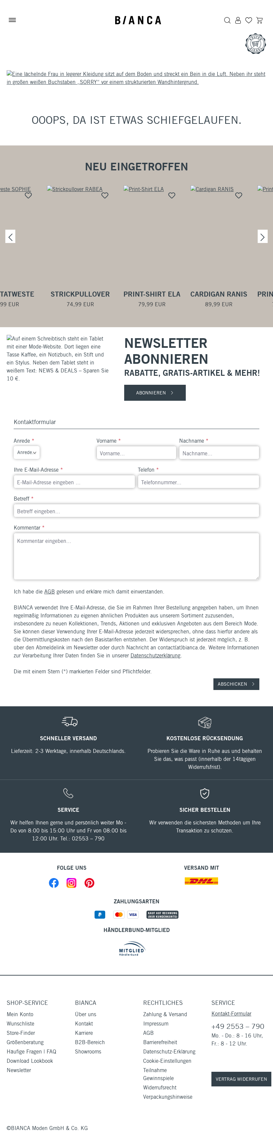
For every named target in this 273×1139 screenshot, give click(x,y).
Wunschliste (20, 1024)
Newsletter (19, 1070)
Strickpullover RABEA (80, 294)
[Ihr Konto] (238, 20)
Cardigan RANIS (218, 294)
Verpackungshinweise (167, 1097)
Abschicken (233, 684)
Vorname (109, 441)
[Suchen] (227, 20)
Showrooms (88, 1051)
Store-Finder (21, 1033)
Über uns (85, 1014)
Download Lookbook (30, 1061)
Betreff (24, 499)
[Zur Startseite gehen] (138, 20)
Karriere (84, 1033)
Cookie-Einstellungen (167, 1061)
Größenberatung (25, 1042)
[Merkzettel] (248, 20)
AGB (49, 591)
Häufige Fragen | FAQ (31, 1051)
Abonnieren (151, 392)
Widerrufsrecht (159, 1087)
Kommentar (29, 528)
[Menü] (12, 20)
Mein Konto (20, 1014)
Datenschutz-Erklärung (169, 1051)
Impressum (155, 1024)
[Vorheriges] (10, 236)
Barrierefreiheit (160, 1042)
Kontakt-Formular (231, 1014)
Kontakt (84, 1024)
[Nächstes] (263, 236)
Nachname (193, 441)
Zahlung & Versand (165, 1014)
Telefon (148, 470)
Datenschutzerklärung (155, 655)
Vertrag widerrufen (241, 1079)
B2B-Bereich (90, 1042)
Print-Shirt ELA (152, 294)
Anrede (24, 441)
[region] (136, 236)
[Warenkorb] (259, 20)
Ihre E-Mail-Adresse (38, 470)
